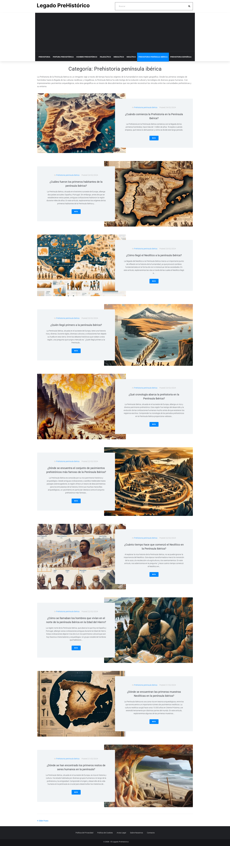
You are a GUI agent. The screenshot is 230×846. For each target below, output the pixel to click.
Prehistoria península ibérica (145, 107)
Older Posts (42, 821)
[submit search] (189, 6)
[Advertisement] (115, 32)
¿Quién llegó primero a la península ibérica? (76, 325)
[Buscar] (151, 6)
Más (154, 138)
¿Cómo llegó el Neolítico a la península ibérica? (154, 255)
